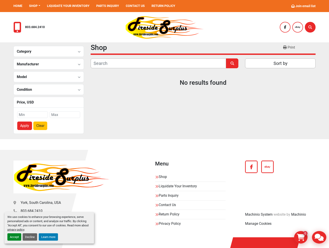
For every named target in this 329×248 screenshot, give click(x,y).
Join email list (305, 6)
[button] (34, 6)
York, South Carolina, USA (41, 202)
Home (17, 6)
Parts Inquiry (107, 6)
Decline (30, 237)
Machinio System (259, 214)
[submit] (232, 63)
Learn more (48, 237)
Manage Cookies (258, 223)
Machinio (298, 214)
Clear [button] (40, 126)
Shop (33, 6)
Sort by (280, 63)
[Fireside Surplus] (61, 177)
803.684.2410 (35, 27)
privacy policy (15, 229)
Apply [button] (24, 126)
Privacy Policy (170, 223)
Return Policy (163, 6)
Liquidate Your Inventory (68, 6)
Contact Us (135, 6)
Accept (14, 237)
